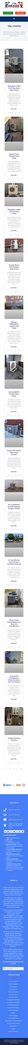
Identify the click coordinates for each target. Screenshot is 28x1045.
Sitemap (21, 1040)
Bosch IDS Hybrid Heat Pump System (14, 452)
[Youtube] (14, 831)
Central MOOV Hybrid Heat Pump (14, 394)
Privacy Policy (8, 1040)
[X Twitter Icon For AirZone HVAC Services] (11, 831)
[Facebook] (8, 831)
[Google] (5, 831)
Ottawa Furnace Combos (14, 739)
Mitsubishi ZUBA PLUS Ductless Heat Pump (14, 88)
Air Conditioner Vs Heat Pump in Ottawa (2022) (14, 506)
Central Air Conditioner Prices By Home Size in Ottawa (14, 679)
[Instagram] (17, 831)
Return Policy (15, 1040)
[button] (14, 18)
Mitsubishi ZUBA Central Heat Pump (14, 211)
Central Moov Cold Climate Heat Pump (14, 267)
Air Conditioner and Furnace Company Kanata (14, 562)
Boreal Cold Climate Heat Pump (14, 156)
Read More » (14, 108)
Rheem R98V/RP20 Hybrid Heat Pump (14, 325)
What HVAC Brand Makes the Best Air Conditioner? (14, 623)
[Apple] (19, 831)
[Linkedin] (22, 831)
